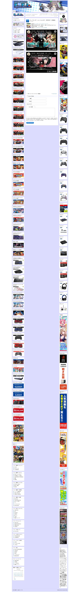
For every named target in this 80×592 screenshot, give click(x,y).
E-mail (30, 101)
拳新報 (15, 479)
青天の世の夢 (16, 505)
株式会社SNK (16, 555)
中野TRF (62, 573)
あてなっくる (16, 468)
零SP (63, 582)
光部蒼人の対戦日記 (17, 494)
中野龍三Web (16, 525)
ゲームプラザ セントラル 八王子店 (40, 27)
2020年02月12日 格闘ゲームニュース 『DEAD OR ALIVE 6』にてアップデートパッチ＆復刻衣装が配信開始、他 (48, 15)
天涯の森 (15, 526)
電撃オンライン (16, 564)
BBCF (29, 93)
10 (14, 574)
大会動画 (63, 576)
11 (15, 574)
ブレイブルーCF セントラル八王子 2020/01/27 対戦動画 (42, 20)
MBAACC (62, 556)
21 (19, 575)
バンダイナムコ (16, 554)
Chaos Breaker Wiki (17, 500)
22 (21, 575)
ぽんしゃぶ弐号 (16, 501)
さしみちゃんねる (17, 543)
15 (21, 574)
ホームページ (29, 104)
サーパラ (65, 562)
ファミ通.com (16, 563)
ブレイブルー (35, 93)
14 (19, 574)
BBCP (64, 551)
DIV (15, 511)
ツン (15, 502)
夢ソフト (15, 515)
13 (18, 574)
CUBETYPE (16, 510)
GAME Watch (16, 560)
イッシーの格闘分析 (17, 491)
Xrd (60, 557)
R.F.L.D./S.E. (16, 531)
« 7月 (15, 579)
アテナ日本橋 (64, 558)
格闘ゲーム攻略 (16, 32)
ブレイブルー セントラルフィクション (41, 23)
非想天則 (64, 583)
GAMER (15, 561)
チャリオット (63, 565)
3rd (60, 549)
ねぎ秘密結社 (16, 537)
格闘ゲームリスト (17, 20)
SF (65, 556)
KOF (63, 553)
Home (14, 11)
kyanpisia (16, 512)
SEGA (15, 553)
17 (14, 575)
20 (18, 575)
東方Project (62, 578)
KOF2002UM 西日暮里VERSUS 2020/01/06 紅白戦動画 (32, 15)
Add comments (54, 93)
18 (15, 575)
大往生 (15, 516)
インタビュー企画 (17, 29)
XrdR (62, 557)
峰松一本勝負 (16, 485)
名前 (30, 98)
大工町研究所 (16, 469)
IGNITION (63, 552)
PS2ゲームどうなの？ (17, 474)
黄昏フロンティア (17, 517)
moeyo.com (16, 522)
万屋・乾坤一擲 (16, 492)
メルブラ (62, 571)
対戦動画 (32, 21)
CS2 (60, 552)
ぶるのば (15, 544)
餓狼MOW (62, 584)
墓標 (15, 478)
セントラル (31, 93)
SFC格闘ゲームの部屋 (17, 475)
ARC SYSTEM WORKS (18, 549)
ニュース (63, 568)
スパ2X (61, 563)
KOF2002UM (62, 554)
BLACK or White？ (17, 484)
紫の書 (15, 486)
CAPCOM (16, 550)
